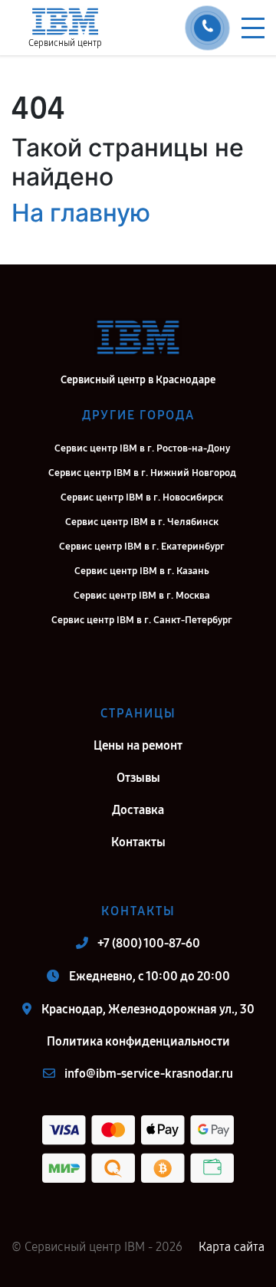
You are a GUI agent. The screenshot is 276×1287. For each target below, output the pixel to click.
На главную (81, 213)
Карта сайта (231, 1246)
